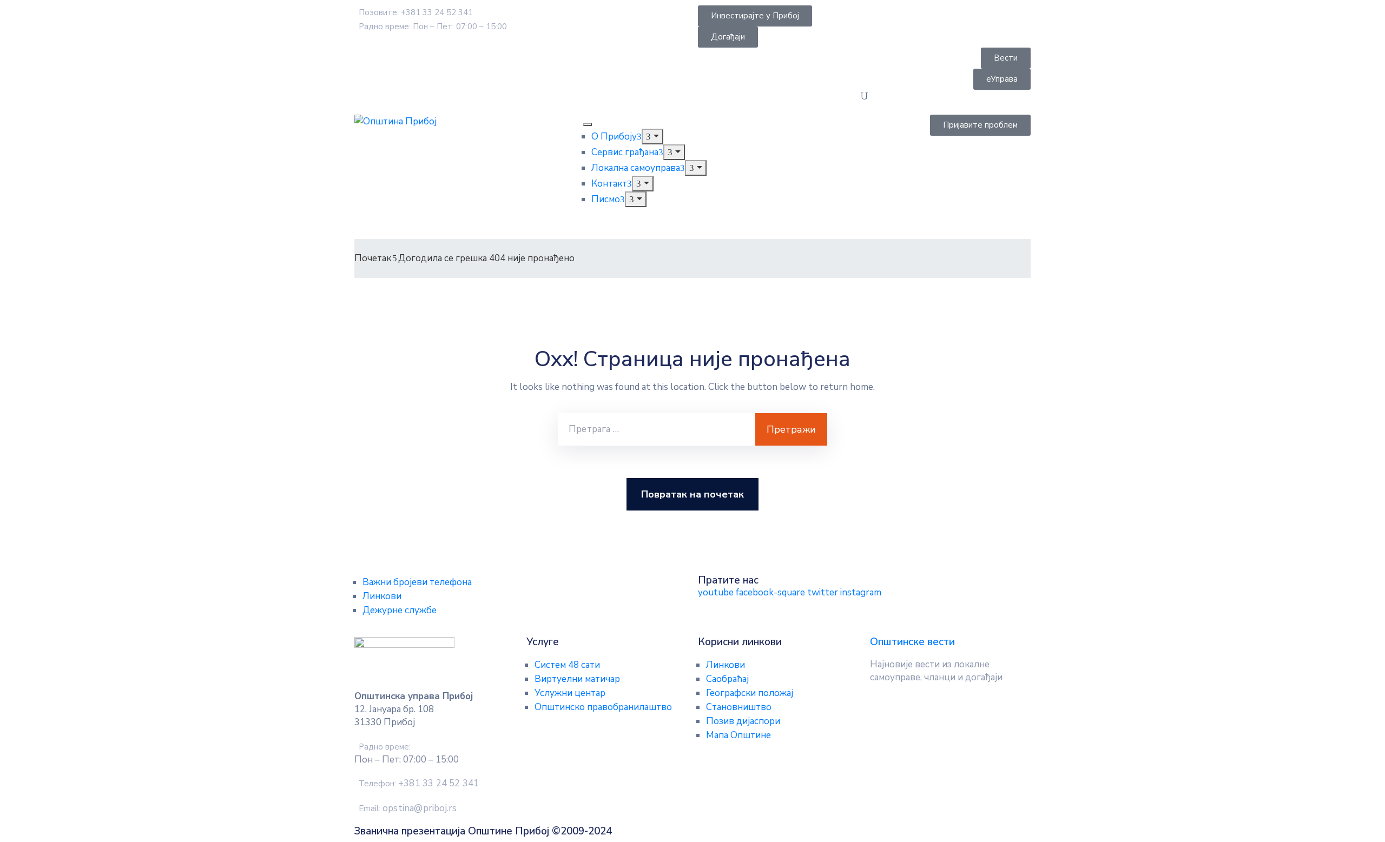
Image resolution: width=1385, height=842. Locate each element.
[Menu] (652, 136)
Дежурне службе (399, 610)
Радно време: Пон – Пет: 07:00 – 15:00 (433, 26)
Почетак (372, 258)
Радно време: (385, 746)
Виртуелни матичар (577, 679)
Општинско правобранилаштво (603, 707)
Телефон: (419, 783)
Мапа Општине (738, 735)
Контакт (609, 183)
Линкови (381, 596)
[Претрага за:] (656, 429)
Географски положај (749, 693)
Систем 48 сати (567, 665)
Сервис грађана (624, 152)
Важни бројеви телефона (417, 582)
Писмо (605, 199)
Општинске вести (912, 642)
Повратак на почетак (692, 494)
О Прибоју (614, 136)
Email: (408, 808)
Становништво (738, 707)
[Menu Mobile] (587, 124)
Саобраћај (727, 679)
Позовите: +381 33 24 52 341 (416, 12)
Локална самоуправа (635, 168)
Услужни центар (570, 693)
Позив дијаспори (743, 721)
